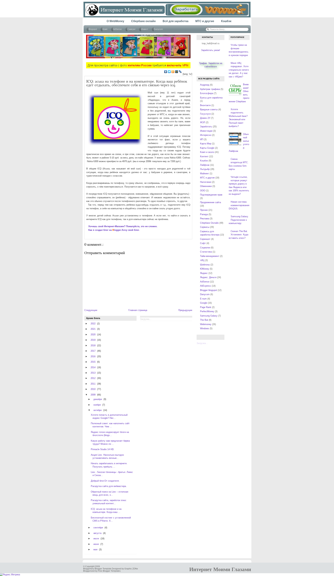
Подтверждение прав (211, 194)
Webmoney (205, 324)
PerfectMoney (207, 311)
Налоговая (205, 182)
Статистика (206, 251)
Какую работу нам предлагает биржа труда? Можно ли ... (110, 442)
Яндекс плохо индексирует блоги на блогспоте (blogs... (110, 434)
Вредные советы (209, 109)
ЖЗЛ (202, 122)
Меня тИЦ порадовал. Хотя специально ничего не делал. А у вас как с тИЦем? (239, 70)
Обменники (206, 186)
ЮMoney (204, 268)
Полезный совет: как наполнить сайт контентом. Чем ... (110, 425)
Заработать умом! (210, 50)
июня (96, 544)
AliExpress (205, 286)
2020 (93, 334)
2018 (93, 345)
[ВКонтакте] (166, 71)
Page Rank (205, 307)
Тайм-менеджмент (209, 256)
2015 (93, 362)
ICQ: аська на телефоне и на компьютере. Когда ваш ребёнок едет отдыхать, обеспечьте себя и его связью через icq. (136, 83)
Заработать (206, 126)
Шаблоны (205, 264)
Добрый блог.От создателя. (105, 480)
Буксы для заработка (211, 97)
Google (203, 303)
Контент (204, 156)
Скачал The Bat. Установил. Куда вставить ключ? (238, 234)
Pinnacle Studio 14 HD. (102, 449)
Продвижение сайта (210, 202)
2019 (93, 340)
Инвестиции (206, 131)
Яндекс (204, 273)
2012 (93, 378)
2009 (93, 394)
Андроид (204, 84)
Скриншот (205, 239)
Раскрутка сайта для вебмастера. (109, 486)
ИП (201, 139)
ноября (97, 404)
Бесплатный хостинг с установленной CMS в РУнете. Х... (111, 519)
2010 (93, 389)
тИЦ (202, 260)
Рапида (204, 214)
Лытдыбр (205, 169)
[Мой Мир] (176, 71)
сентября (98, 527)
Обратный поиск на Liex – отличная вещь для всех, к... (109, 493)
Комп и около (207, 152)
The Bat (204, 320)
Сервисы (204, 227)
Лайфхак (204, 165)
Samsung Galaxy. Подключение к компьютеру (239, 220)
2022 (93, 323)
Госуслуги (205, 114)
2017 (93, 351)
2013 (93, 372)
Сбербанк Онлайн (209, 223)
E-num (203, 298)
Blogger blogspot (208, 290)
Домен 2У (205, 118)
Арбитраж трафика (210, 89)
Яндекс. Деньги (208, 277)
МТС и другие (207, 177)
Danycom (205, 294)
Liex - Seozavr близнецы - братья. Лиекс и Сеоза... (112, 474)
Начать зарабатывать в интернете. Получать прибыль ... (109, 465)
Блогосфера (206, 93)
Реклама (204, 218)
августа (97, 533)
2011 (93, 383)
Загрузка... (202, 343)
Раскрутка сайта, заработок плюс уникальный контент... (108, 502)
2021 (93, 329)
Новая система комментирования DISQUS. (239, 205)
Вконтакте (205, 105)
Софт (203, 243)
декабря (97, 399)
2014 (93, 367)
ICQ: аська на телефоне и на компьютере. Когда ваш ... (106, 510)
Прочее (204, 210)
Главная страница (137, 310)
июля (96, 538)
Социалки (205, 247)
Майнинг (204, 173)
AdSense (204, 281)
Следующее (90, 310)
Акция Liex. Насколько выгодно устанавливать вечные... (107, 456)
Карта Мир (205, 143)
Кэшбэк (204, 160)
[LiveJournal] (180, 71)
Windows (204, 328)
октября (97, 410)
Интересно (205, 135)
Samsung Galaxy (208, 315)
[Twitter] (169, 71)
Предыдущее (185, 310)
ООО (202, 190)
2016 (93, 356)
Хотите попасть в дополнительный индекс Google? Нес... (109, 416)
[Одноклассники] (173, 71)
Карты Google (207, 148)
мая (95, 549)
